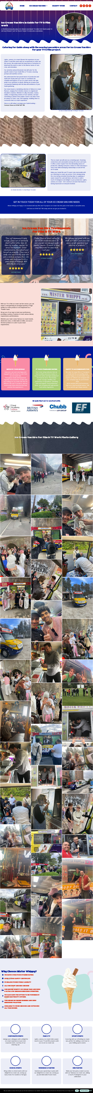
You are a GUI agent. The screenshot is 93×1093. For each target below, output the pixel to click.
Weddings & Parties (46, 1068)
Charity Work (58, 6)
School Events (16, 1068)
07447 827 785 (39, 208)
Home (22, 6)
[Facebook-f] (81, 5)
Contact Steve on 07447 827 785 (14, 105)
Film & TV (46, 1036)
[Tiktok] (87, 5)
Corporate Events (15, 1036)
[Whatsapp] (90, 5)
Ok (77, 1090)
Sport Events (77, 1036)
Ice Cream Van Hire (37, 6)
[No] (90, 1090)
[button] (1, 255)
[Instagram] (84, 5)
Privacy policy (84, 1090)
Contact (73, 6)
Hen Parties (77, 1068)
